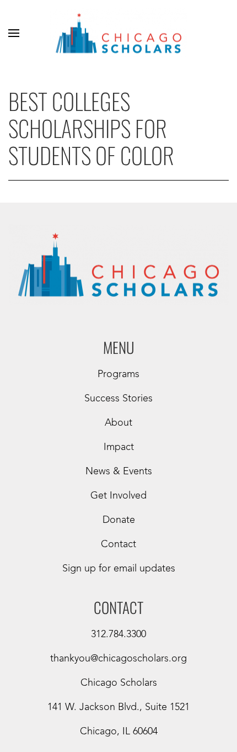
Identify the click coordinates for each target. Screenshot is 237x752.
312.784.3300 (118, 634)
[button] (13, 33)
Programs (118, 374)
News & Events (118, 471)
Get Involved (118, 496)
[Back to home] (118, 33)
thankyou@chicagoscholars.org (118, 659)
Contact (118, 544)
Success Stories (118, 399)
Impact (119, 447)
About (118, 423)
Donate (119, 520)
